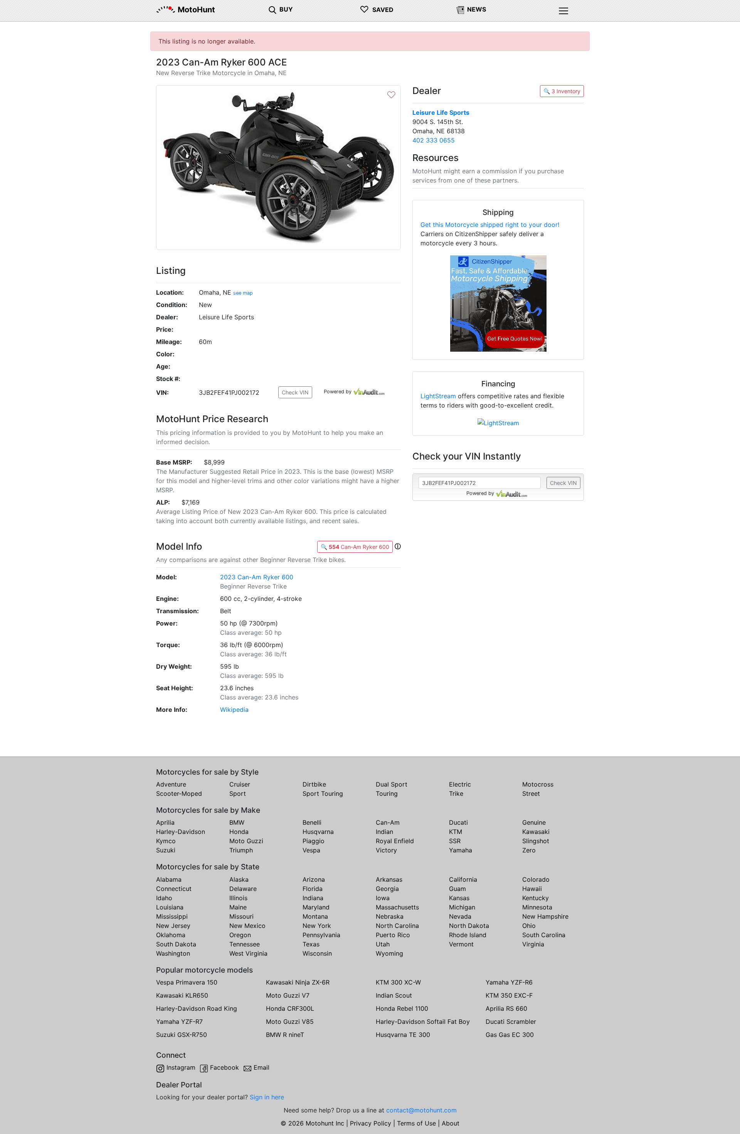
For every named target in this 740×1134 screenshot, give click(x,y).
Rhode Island (467, 935)
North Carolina (397, 925)
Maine (238, 907)
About (450, 1123)
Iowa (383, 898)
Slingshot (535, 841)
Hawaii (532, 888)
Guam (457, 888)
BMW (236, 822)
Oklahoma (170, 935)
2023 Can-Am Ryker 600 (256, 577)
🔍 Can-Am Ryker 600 (355, 547)
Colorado (536, 879)
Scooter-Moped (179, 793)
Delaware (243, 888)
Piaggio (314, 841)
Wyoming (389, 953)
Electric (460, 784)
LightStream (438, 396)
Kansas (459, 898)
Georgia (387, 888)
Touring (387, 793)
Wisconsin (317, 953)
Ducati (458, 822)
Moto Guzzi (246, 841)
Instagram (180, 1067)
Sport (237, 793)
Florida (313, 888)
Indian (384, 831)
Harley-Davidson (180, 831)
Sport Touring (323, 793)
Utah (383, 944)
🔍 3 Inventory (561, 91)
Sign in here (267, 1097)
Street (531, 793)
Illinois (238, 898)
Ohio (529, 925)
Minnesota (537, 907)
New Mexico (247, 925)
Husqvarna (318, 831)
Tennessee (244, 944)
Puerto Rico (393, 935)
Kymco (166, 841)
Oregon (240, 935)
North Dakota (469, 925)
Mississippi (172, 916)
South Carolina (543, 935)
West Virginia (248, 953)
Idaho (164, 898)
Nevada (460, 916)
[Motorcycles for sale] (272, 9)
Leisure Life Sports (440, 112)
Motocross (537, 784)
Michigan (462, 907)
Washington (173, 953)
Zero (529, 850)
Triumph (241, 850)
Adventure (171, 784)
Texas (311, 944)
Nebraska (390, 916)
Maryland (316, 907)
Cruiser (239, 784)
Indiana (313, 898)
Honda (239, 831)
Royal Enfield (395, 841)
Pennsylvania (321, 935)
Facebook (224, 1067)
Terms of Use (416, 1123)
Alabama (169, 879)
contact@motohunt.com (421, 1110)
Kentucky (535, 898)
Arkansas (389, 879)
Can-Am (388, 822)
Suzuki (165, 850)
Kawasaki (536, 831)
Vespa (311, 850)
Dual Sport (391, 784)
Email (261, 1067)
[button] (398, 546)
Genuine (534, 822)
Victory (386, 850)
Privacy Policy (370, 1123)
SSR (455, 841)
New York (317, 925)
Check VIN (295, 392)
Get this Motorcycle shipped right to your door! (489, 224)
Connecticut (174, 888)
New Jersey (173, 925)
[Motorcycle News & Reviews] (460, 9)
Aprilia (165, 822)
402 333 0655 (433, 140)
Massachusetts (397, 907)
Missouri (241, 916)
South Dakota (176, 944)
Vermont (461, 944)
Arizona (314, 879)
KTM (455, 831)
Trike (456, 793)
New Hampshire (545, 916)
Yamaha (460, 850)
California (463, 879)
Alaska (239, 879)
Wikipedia (234, 709)
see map (243, 293)
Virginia (533, 944)
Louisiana (169, 907)
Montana (315, 916)
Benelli (312, 822)
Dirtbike (314, 784)
